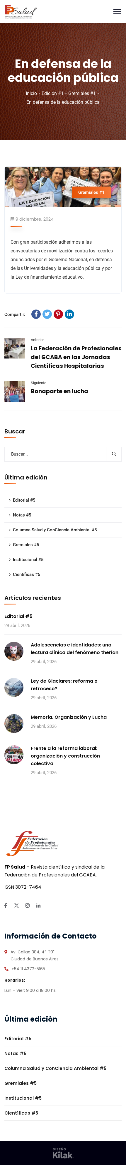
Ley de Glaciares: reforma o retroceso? (64, 685)
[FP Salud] (20, 11)
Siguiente (38, 383)
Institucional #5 (28, 559)
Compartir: (14, 314)
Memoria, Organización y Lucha (69, 717)
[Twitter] (47, 314)
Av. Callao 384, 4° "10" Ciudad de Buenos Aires (35, 955)
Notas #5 (22, 515)
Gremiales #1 (82, 93)
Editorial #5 (24, 500)
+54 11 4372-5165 (28, 969)
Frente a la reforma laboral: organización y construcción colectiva (65, 756)
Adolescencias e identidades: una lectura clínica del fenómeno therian (74, 649)
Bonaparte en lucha (59, 391)
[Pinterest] (58, 314)
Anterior (37, 340)
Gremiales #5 (26, 544)
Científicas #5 (26, 574)
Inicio (31, 93)
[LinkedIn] (69, 314)
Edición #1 (53, 93)
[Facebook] (36, 314)
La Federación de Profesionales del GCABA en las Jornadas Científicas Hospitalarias (76, 357)
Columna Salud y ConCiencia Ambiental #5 (55, 530)
